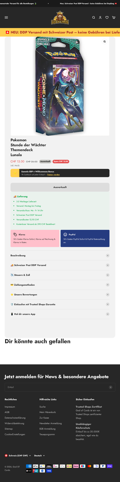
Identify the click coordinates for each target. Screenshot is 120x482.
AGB (7, 412)
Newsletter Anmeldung (51, 423)
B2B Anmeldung (47, 428)
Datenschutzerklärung (15, 417)
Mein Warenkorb (48, 412)
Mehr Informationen (100, 325)
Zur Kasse (44, 417)
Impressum (10, 406)
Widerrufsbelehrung (14, 423)
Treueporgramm (47, 434)
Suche (43, 406)
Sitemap (9, 428)
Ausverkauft (60, 187)
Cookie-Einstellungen (15, 434)
